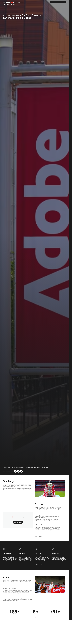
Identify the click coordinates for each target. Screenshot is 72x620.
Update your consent (17, 522)
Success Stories (7, 11)
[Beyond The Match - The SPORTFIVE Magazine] (13, 3)
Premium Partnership (14, 11)
